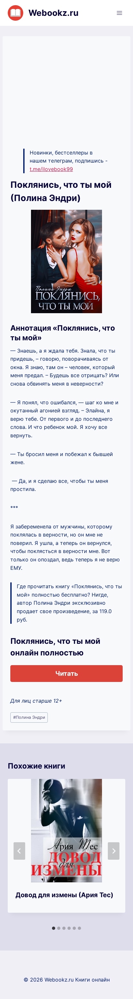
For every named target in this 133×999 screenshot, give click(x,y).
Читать (66, 673)
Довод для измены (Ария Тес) (64, 895)
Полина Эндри (29, 717)
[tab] (53, 928)
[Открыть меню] (119, 13)
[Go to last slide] (19, 851)
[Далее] (113, 851)
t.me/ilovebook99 (51, 169)
